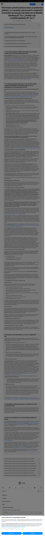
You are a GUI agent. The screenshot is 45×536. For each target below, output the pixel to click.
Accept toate (32, 533)
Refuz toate (11, 533)
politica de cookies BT (21, 526)
